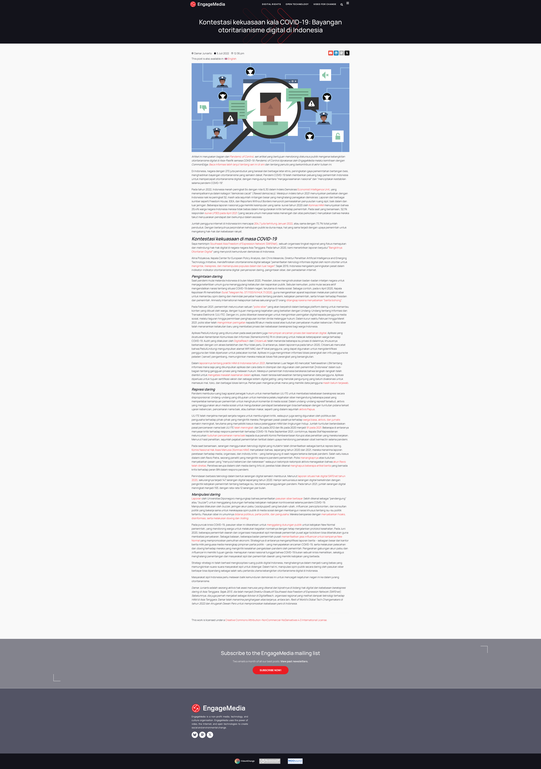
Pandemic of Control (241, 156)
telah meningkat (243, 427)
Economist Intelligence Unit (314, 189)
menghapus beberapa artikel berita (310, 465)
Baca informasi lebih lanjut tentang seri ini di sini (236, 164)
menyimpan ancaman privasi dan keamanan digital (297, 333)
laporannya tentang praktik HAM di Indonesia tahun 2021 (232, 363)
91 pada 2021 (314, 427)
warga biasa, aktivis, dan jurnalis (321, 419)
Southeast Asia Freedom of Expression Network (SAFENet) (244, 243)
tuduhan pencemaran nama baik (226, 435)
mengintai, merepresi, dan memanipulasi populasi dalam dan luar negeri (233, 266)
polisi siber (260, 306)
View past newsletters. (294, 661)
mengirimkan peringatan (231, 322)
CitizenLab (260, 340)
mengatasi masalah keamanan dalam (229, 375)
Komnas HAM (316, 205)
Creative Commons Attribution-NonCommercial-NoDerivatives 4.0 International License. (276, 620)
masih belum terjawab (335, 382)
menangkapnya (310, 457)
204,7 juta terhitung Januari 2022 (273, 223)
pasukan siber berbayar (289, 498)
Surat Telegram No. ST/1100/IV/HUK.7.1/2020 (247, 292)
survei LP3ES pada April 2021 (221, 213)
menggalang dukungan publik (284, 524)
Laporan (196, 498)
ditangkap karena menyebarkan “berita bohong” (313, 300)
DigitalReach (241, 340)
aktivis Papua (307, 409)
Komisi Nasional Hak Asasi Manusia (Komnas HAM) (220, 449)
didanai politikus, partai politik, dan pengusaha (262, 514)
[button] (341, 4)
